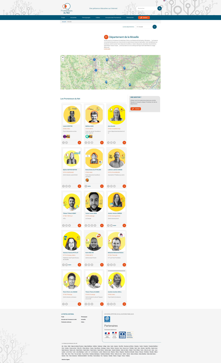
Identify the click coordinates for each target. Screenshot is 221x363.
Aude (112, 346)
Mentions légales (66, 359)
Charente (146, 346)
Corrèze (66, 348)
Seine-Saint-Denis (151, 354)
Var (101, 355)
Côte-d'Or (79, 348)
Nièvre (155, 352)
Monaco (141, 352)
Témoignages (86, 17)
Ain (63, 346)
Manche (113, 352)
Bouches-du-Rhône (128, 346)
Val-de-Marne (96, 355)
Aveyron (116, 346)
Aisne (65, 346)
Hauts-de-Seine (124, 350)
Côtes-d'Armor (86, 348)
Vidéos (98, 17)
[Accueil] (66, 8)
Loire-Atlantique (80, 352)
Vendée (110, 355)
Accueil (64, 21)
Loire (74, 352)
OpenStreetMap (154, 89)
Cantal (141, 346)
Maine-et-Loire (106, 352)
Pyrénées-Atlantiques (95, 354)
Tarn (67, 355)
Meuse (136, 352)
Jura (156, 350)
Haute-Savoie (93, 350)
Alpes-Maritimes (88, 346)
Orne (69, 354)
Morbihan (146, 352)
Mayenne (122, 352)
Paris (72, 354)
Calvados (136, 346)
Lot (89, 352)
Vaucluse (105, 355)
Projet (63, 17)
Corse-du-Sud (72, 348)
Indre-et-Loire (147, 350)
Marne (117, 352)
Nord (63, 354)
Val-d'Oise (90, 355)
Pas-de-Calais (78, 354)
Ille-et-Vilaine (136, 350)
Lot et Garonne (94, 352)
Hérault (130, 350)
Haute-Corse (154, 348)
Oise (66, 354)
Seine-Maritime (142, 354)
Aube (108, 346)
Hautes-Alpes (108, 350)
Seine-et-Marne (134, 354)
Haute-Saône (86, 350)
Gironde (143, 348)
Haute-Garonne (65, 350)
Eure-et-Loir (126, 348)
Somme (63, 355)
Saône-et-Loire (118, 354)
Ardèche (95, 346)
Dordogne (103, 348)
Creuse (91, 348)
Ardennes (100, 346)
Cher (63, 348)
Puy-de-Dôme (85, 354)
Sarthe (124, 354)
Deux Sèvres (97, 348)
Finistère (132, 348)
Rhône (112, 354)
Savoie (128, 354)
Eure (121, 348)
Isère (153, 350)
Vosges (119, 355)
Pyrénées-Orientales (105, 354)
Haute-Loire (72, 350)
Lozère (100, 352)
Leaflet (150, 89)
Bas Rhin (121, 346)
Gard (136, 348)
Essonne (117, 348)
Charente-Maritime (153, 346)
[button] (96, 70)
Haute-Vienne (100, 350)
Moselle (151, 352)
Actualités (73, 17)
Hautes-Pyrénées (116, 350)
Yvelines (128, 355)
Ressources (130, 17)
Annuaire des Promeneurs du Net (68, 319)
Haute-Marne (79, 350)
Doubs (108, 348)
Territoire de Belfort (82, 355)
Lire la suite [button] (107, 49)
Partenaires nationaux (66, 322)
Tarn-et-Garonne (73, 355)
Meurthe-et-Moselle (129, 352)
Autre (89, 186)
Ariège (104, 346)
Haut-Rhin (148, 348)
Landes (63, 352)
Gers (139, 348)
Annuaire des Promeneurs (113, 17)
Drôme (112, 348)
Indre (142, 350)
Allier (69, 346)
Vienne (114, 355)
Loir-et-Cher (69, 352)
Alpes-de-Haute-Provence (77, 346)
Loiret (86, 352)
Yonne (123, 355)
